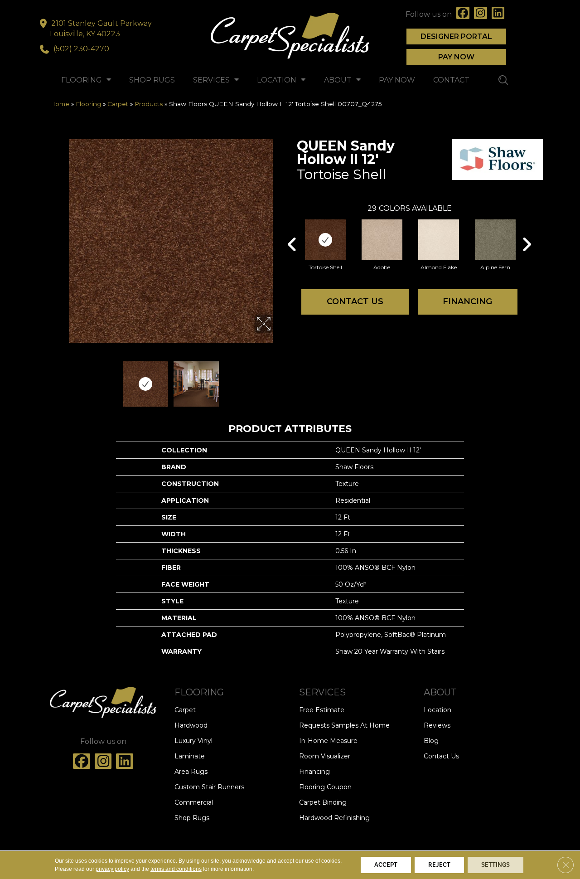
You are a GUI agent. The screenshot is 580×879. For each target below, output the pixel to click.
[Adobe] (382, 239)
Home (59, 103)
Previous (62, 379)
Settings (495, 865)
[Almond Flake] (438, 239)
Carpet (117, 103)
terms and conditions (176, 869)
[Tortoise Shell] (325, 239)
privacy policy (112, 869)
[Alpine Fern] (495, 239)
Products (149, 103)
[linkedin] (498, 14)
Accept (385, 865)
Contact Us (355, 301)
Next (278, 379)
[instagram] (480, 14)
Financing (467, 301)
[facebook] (462, 14)
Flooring (88, 103)
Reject (439, 865)
